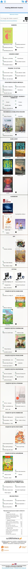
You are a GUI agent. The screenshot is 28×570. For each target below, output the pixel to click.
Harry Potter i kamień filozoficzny (11, 517)
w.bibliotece (6, 542)
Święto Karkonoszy (9, 531)
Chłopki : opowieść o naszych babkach (12, 521)
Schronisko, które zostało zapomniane (12, 526)
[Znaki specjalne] (26, 21)
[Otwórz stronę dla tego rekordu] (8, 36)
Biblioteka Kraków (14, 14)
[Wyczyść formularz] (24, 21)
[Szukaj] (26, 18)
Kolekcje (15, 20)
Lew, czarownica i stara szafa (10, 525)
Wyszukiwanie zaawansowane (6, 20)
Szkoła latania (8, 518)
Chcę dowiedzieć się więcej (8, 567)
